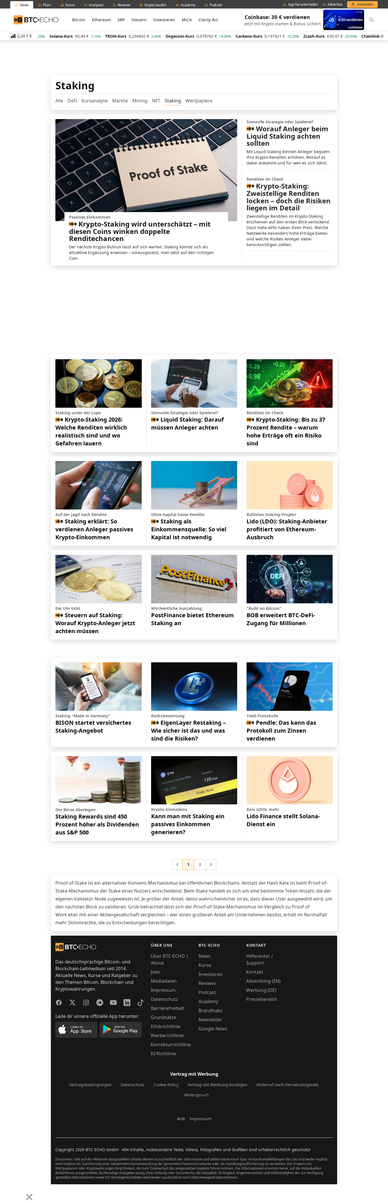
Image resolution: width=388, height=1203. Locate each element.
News (204, 956)
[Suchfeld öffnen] (371, 20)
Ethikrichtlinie (165, 1026)
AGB (181, 1118)
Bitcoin (78, 19)
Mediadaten (164, 981)
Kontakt (254, 972)
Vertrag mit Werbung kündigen (217, 1084)
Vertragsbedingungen (90, 1084)
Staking (173, 101)
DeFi (72, 101)
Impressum (163, 990)
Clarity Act (208, 19)
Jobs (155, 972)
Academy (208, 1001)
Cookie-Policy (166, 1084)
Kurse (205, 965)
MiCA (187, 19)
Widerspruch (196, 1095)
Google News (213, 1029)
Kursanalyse (95, 101)
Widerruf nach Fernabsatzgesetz (287, 1084)
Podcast (207, 992)
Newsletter (210, 1019)
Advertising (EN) (263, 981)
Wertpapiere (198, 101)
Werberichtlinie (167, 1035)
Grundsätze (163, 1017)
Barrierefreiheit (167, 1008)
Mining (139, 101)
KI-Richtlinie (163, 1053)
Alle (59, 101)
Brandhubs (210, 1010)
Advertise (335, 4)
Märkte (120, 101)
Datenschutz (164, 999)
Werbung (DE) (261, 990)
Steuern (139, 19)
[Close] (29, 1197)
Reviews (207, 983)
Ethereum (101, 19)
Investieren (164, 19)
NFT (156, 101)
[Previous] (6, 1192)
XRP (121, 19)
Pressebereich (261, 999)
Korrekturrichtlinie (171, 1044)
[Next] (18, 1192)
